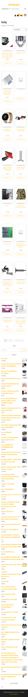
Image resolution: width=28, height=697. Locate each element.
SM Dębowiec (14, 4)
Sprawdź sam (7, 63)
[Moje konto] (15, 15)
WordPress (17, 692)
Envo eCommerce (14, 694)
